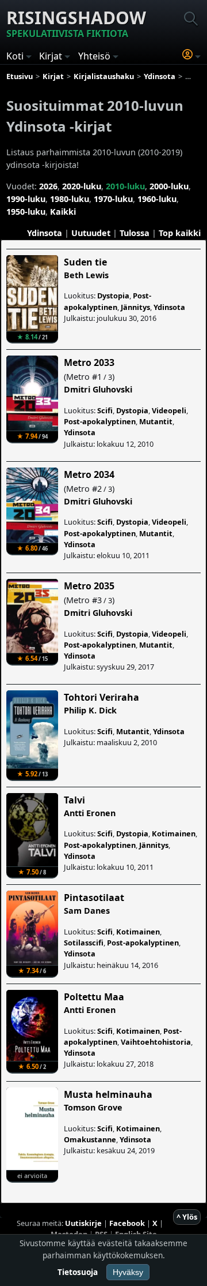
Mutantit (155, 421)
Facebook (127, 1223)
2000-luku (169, 186)
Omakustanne (90, 1139)
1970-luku (113, 198)
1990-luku (25, 198)
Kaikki (63, 211)
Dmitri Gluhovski (98, 389)
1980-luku (69, 198)
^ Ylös (187, 1217)
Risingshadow (76, 23)
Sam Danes (87, 910)
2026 (48, 186)
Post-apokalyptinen (107, 301)
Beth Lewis (86, 275)
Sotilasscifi (83, 942)
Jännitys (135, 307)
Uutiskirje (83, 1223)
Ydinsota (44, 232)
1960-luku (157, 198)
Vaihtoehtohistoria (156, 1042)
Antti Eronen (90, 813)
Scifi (105, 410)
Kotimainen (173, 833)
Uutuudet (90, 232)
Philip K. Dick (90, 710)
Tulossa (135, 232)
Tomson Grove (93, 1107)
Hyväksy (128, 1272)
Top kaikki (180, 232)
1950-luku (25, 211)
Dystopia (113, 295)
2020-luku (81, 186)
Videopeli (169, 410)
